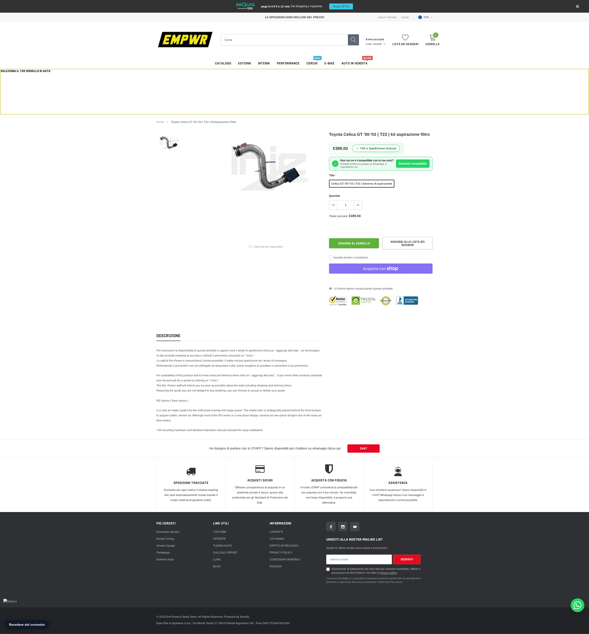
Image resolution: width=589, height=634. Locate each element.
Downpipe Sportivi (167, 531)
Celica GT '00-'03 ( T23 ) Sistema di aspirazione (361, 183)
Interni (264, 63)
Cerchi (312, 63)
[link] (168, 142)
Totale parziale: (338, 216)
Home (160, 122)
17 (335, 288)
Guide (405, 17)
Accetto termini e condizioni (350, 257)
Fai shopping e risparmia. (305, 6)
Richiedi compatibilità (413, 163)
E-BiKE (329, 63)
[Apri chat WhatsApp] (577, 605)
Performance (288, 63)
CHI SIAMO (277, 538)
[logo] (185, 39)
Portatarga (163, 552)
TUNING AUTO (222, 545)
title (332, 175)
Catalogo (223, 63)
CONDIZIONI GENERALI (285, 559)
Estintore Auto (165, 559)
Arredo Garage (165, 545)
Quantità (334, 195)
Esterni (244, 63)
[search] (353, 39)
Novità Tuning (165, 538)
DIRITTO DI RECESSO (284, 545)
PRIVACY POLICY (281, 552)
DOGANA (276, 566)
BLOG (217, 566)
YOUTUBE (219, 531)
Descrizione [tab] (168, 336)
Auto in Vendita (387, 17)
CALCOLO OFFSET (225, 552)
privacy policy (388, 572)
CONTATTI (276, 531)
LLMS (216, 559)
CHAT (363, 448)
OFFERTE (219, 538)
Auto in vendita (354, 63)
